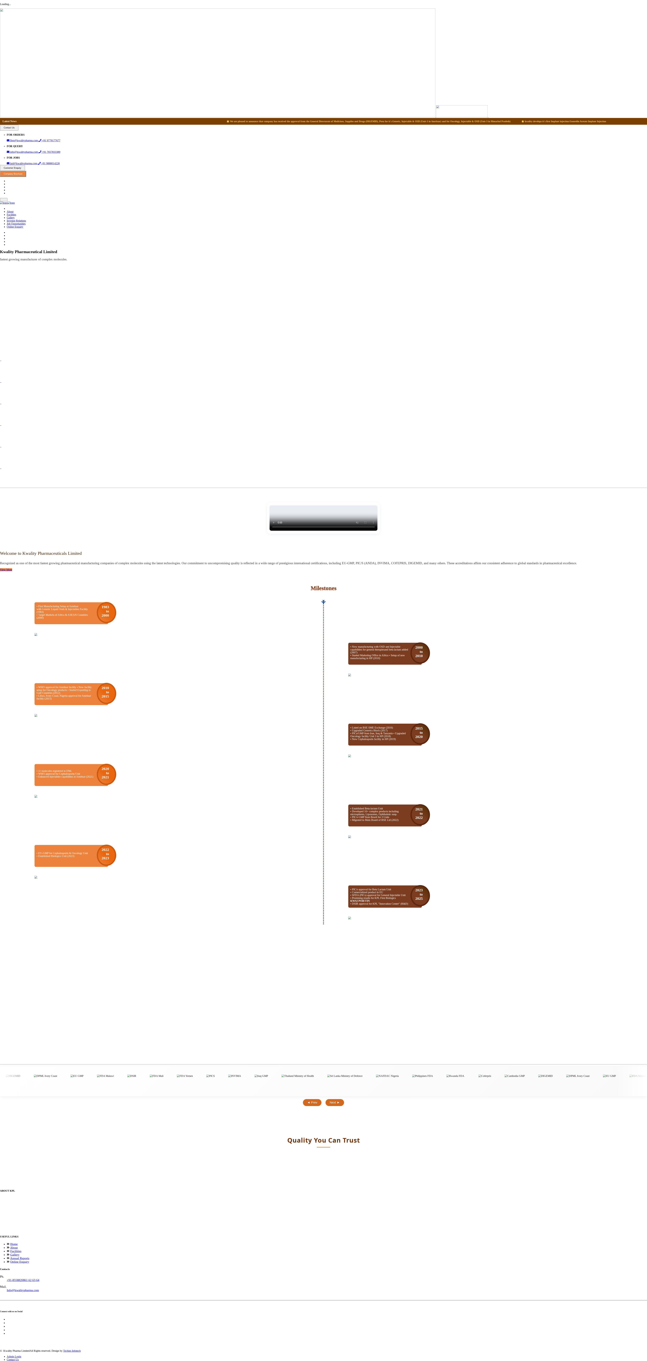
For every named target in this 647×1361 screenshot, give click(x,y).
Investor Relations (16, 220)
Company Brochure (13, 174)
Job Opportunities (16, 223)
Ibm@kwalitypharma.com (24, 140)
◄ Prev (312, 1102)
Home (14, 1244)
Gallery (11, 217)
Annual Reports (19, 1258)
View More (6, 569)
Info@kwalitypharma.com (23, 1290)
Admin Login (14, 1356)
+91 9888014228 (50, 163)
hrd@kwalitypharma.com (23, 163)
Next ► (335, 1102)
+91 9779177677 (50, 140)
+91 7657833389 (50, 151)
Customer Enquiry (12, 168)
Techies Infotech (72, 1350)
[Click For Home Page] (244, 116)
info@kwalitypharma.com (24, 151)
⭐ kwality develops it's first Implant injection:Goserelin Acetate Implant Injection (287, 121)
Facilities (11, 214)
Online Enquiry (15, 226)
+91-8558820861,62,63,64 (23, 1280)
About (10, 211)
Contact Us (9, 127)
